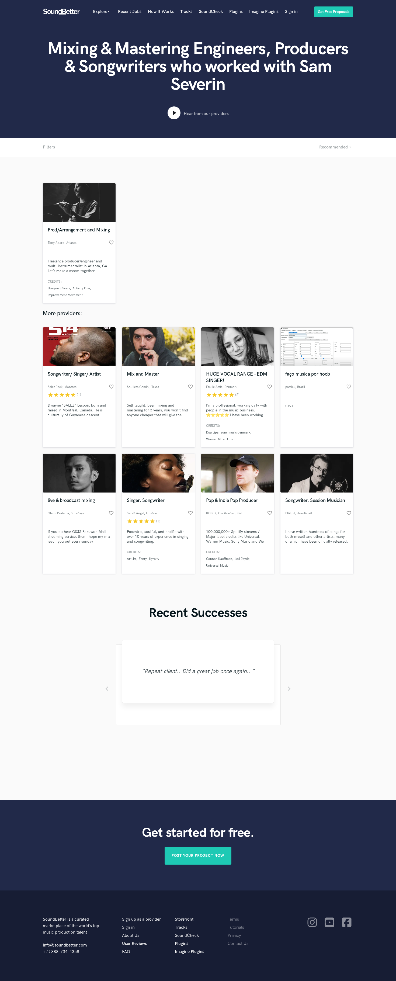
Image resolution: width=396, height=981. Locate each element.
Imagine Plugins (264, 11)
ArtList (131, 559)
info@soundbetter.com (65, 945)
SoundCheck (211, 11)
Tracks (186, 11)
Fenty (143, 559)
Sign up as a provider (141, 919)
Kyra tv (154, 559)
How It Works (161, 11)
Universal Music (217, 566)
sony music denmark (235, 433)
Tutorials (236, 927)
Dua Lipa (212, 433)
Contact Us (238, 943)
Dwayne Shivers (59, 288)
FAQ (126, 951)
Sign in (291, 11)
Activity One (81, 288)
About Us (130, 935)
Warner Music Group (221, 439)
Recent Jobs (129, 11)
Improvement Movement (65, 295)
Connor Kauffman (219, 559)
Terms (233, 919)
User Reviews (134, 943)
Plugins (236, 11)
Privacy (234, 935)
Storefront (184, 919)
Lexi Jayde (242, 559)
